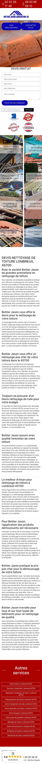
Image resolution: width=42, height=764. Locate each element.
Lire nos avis (13, 759)
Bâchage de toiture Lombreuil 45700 (21, 722)
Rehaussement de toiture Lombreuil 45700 (21, 699)
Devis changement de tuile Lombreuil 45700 (21, 704)
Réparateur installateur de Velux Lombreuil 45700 (21, 694)
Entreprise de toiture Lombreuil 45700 (21, 731)
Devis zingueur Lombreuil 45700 (21, 713)
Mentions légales (34, 760)
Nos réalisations (11, 26)
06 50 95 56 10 (31, 4)
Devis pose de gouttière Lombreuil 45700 (21, 717)
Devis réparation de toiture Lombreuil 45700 (21, 708)
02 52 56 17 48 (10, 4)
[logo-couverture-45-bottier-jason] (16, 14)
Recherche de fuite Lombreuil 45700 (21, 735)
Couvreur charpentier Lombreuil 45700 (21, 688)
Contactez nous (31, 26)
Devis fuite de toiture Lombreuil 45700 (21, 726)
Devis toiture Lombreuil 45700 (21, 684)
